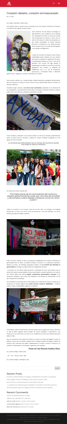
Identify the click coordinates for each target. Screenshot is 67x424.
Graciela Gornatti (11, 395)
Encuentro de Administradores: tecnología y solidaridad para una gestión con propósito (31, 377)
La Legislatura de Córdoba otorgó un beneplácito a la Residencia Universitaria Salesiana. (32, 385)
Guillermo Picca (11, 398)
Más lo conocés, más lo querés (26, 401)
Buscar (57, 368)
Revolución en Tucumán (27, 407)
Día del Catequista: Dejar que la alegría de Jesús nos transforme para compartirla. (30, 387)
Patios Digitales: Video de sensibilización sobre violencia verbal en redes (27, 379)
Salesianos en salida (24, 395)
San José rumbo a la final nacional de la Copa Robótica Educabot (25, 382)
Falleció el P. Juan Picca (24, 398)
